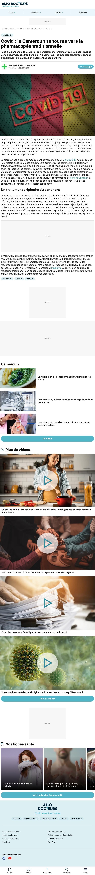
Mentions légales (9, 835)
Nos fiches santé (20, 744)
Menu (85, 873)
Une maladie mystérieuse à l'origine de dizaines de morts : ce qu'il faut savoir (42, 692)
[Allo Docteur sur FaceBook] (3, 858)
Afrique (29, 279)
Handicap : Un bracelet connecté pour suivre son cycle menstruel (64, 423)
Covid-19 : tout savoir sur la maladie (17, 785)
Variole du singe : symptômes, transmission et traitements (62, 785)
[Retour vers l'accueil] (47, 4)
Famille (58, 12)
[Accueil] (47, 808)
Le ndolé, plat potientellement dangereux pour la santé (64, 378)
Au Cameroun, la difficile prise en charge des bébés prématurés (65, 401)
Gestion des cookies (57, 831)
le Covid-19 (70, 160)
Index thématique (55, 838)
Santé (10, 12)
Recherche (66, 873)
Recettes (16, 819)
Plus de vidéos (17, 450)
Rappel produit (30, 819)
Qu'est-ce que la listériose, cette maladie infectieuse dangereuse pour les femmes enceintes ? (46, 511)
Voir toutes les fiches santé (47, 795)
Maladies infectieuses (34, 29)
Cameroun (49, 29)
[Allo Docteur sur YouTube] (9, 858)
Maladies (20, 29)
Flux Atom (52, 842)
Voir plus (47, 438)
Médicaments (76, 819)
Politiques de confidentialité (60, 835)
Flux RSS (6, 842)
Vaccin (19, 279)
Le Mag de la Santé (49, 819)
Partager (87, 66)
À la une (9, 873)
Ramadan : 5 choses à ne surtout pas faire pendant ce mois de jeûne (37, 572)
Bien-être (34, 12)
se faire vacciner (79, 177)
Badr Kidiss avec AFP (24, 65)
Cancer (64, 819)
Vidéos (28, 873)
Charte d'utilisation (10, 838)
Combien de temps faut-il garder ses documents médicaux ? (34, 632)
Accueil (4, 29)
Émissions (83, 12)
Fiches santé (47, 873)
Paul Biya (56, 268)
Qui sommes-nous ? (11, 831)
